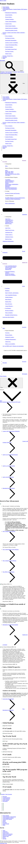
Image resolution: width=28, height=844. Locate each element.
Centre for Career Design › (10, 267)
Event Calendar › (8, 268)
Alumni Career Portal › (12, 32)
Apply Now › (8, 218)
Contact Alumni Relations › (10, 21)
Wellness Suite (6, 836)
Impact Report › (8, 299)
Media (4, 58)
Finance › (7, 183)
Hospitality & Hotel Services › (11, 314)
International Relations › (10, 271)
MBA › (6, 170)
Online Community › (21, 32)
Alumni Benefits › (9, 14)
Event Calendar (6, 800)
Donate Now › (10, 55)
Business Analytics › (9, 181)
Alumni (4, 10)
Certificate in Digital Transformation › (13, 199)
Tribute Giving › (8, 53)
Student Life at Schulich (8, 834)
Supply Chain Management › (11, 189)
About (23, 286)
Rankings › (7, 290)
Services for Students (7, 835)
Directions (5, 796)
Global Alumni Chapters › (10, 25)
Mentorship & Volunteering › (11, 12)
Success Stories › (8, 17)
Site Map (4, 838)
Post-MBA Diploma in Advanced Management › (15, 197)
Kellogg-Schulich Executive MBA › (12, 174)
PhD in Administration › (10, 203)
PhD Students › (24, 9)
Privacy (4, 837)
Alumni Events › (8, 23)
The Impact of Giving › (10, 38)
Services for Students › (9, 274)
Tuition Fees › (8, 341)
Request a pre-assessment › (18, 346)
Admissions (24, 214)
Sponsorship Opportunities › (11, 40)
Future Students (6, 6)
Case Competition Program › (11, 265)
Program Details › (8, 335)
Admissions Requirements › (8, 241)
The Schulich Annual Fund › (11, 49)
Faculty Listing (6, 832)
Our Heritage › (8, 308)
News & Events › (8, 303)
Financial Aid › (8, 269)
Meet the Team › (8, 223)
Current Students (6, 8)
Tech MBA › (7, 175)
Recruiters (5, 57)
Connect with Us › (9, 234)
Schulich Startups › (9, 297)
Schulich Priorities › (9, 47)
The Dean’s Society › (9, 51)
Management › (8, 185)
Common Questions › (9, 19)
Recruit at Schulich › (9, 310)
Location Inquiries (6, 797)
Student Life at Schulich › (10, 275)
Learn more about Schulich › (8, 317)
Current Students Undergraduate (9, 816)
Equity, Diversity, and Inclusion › (12, 292)
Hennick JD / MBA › (9, 171)
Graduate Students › (17, 9)
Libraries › (7, 272)
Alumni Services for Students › (11, 28)
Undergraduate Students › (8, 9)
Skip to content (3, 0)
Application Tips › (9, 232)
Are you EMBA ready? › (8, 346)
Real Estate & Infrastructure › (11, 187)
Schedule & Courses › (9, 337)
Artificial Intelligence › (9, 180)
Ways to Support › (9, 36)
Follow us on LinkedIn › (10, 343)
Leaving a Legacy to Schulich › (11, 42)
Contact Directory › (9, 306)
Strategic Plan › (8, 301)
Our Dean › (7, 288)
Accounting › (8, 179)
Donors (4, 33)
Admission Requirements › (10, 339)
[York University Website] (6, 794)
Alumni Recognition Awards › (11, 30)
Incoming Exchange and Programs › (12, 193)
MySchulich (2, 60)
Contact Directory (6, 798)
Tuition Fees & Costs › (9, 230)
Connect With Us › (9, 221)
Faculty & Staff (6, 823)
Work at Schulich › (9, 312)
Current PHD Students (7, 819)
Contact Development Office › (11, 44)
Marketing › (7, 186)
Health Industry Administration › (11, 184)
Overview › (5, 32)
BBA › (6, 166)
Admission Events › (9, 222)
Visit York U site (3, 843)
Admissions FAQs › (9, 220)
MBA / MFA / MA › (9, 172)
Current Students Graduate (8, 817)
